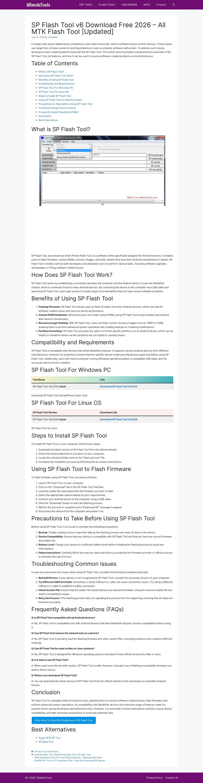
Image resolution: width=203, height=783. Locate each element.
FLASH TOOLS (107, 4)
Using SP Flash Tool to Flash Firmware (60, 99)
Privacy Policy (154, 777)
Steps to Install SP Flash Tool (55, 95)
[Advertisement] (102, 230)
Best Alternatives (48, 120)
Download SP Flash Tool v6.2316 (118, 386)
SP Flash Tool (83, 754)
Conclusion (45, 115)
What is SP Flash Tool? (51, 71)
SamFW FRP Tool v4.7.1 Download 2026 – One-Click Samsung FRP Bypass (70, 760)
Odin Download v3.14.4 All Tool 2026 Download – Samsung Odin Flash (68, 757)
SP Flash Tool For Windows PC (56, 87)
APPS (147, 4)
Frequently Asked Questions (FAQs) (58, 112)
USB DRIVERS (129, 4)
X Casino (161, 4)
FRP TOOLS (85, 4)
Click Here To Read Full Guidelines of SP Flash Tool (64, 720)
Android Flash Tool (44, 754)
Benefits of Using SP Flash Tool (56, 79)
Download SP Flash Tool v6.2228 (118, 419)
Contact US (171, 777)
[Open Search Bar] (173, 5)
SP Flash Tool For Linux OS (54, 91)
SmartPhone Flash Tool (65, 754)
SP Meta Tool (46, 741)
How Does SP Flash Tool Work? (56, 75)
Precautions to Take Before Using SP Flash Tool (65, 103)
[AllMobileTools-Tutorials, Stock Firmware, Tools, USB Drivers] (39, 5)
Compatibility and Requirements (57, 83)
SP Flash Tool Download (46, 751)
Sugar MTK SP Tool (49, 737)
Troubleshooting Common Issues (57, 107)
